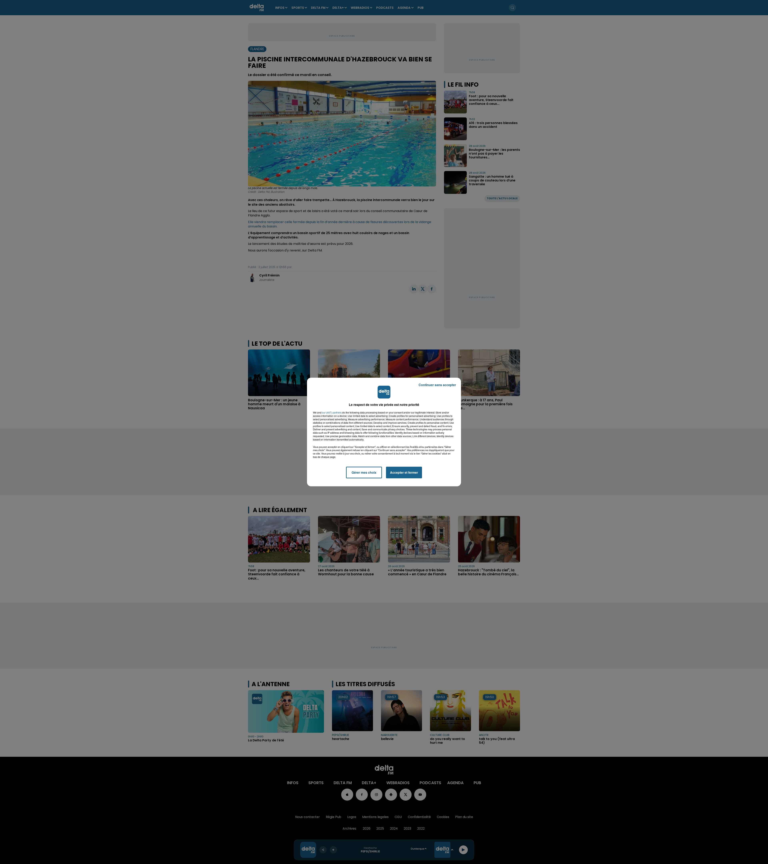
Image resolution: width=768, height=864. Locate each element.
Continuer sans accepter (437, 384)
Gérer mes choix (364, 472)
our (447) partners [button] (332, 412)
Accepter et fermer (404, 472)
